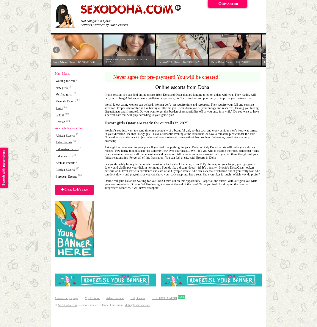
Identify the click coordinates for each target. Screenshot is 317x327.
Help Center (137, 298)
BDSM (60, 115)
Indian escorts (64, 156)
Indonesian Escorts (67, 149)
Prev (56, 50)
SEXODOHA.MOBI (164, 298)
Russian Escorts (65, 169)
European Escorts (66, 176)
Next (260, 50)
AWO (59, 108)
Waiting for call (65, 81)
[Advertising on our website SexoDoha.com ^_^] (105, 285)
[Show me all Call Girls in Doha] (131, 13)
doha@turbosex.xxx (137, 305)
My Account (229, 3)
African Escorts (65, 135)
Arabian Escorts (65, 162)
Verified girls (64, 94)
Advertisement (115, 298)
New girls (61, 87)
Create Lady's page (76, 189)
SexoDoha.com (67, 305)
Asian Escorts (64, 142)
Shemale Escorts (66, 101)
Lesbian (60, 122)
